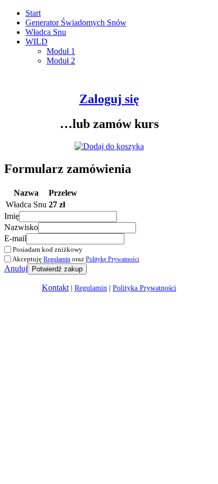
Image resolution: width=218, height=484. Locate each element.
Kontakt (55, 287)
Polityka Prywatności (144, 288)
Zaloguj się (109, 99)
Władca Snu (45, 32)
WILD (36, 41)
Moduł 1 (61, 51)
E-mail (15, 238)
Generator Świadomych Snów (75, 22)
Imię (11, 216)
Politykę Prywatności (112, 259)
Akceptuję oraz (75, 259)
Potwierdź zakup (57, 269)
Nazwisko (21, 227)
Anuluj (16, 268)
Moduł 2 (61, 60)
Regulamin (56, 259)
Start (33, 12)
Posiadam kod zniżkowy (47, 249)
